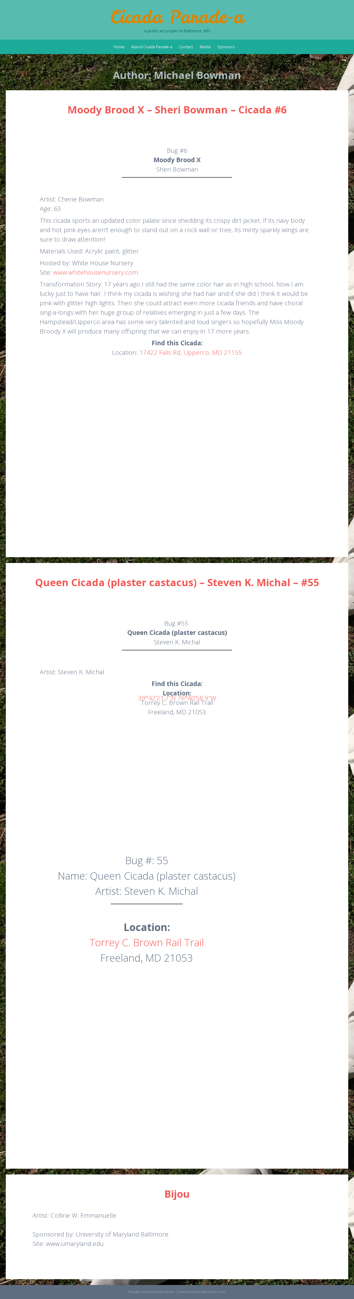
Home (119, 46)
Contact (186, 46)
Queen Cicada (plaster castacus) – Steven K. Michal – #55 (177, 582)
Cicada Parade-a (177, 17)
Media (205, 46)
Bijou (177, 1194)
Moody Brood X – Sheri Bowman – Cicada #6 (177, 109)
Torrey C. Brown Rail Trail (146, 942)
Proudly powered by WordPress (151, 1292)
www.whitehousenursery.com (95, 272)
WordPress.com (213, 1292)
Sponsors (226, 46)
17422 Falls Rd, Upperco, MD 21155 (190, 352)
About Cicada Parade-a (151, 46)
